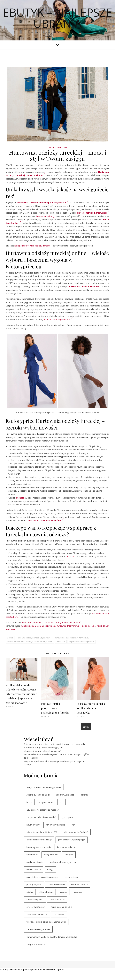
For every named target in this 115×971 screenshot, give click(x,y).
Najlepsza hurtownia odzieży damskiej (32, 245)
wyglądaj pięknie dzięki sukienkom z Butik (46, 921)
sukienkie (78, 892)
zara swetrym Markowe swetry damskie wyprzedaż (52, 936)
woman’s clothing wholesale (57, 319)
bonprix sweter (46, 802)
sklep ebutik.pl (46, 892)
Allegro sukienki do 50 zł (38, 794)
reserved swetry (79, 884)
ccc (61, 802)
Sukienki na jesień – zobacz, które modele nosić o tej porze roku (54, 744)
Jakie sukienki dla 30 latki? (76, 832)
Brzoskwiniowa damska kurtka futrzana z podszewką (91, 708)
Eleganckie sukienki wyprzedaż (41, 817)
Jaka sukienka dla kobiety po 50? (42, 832)
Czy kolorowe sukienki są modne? (43, 809)
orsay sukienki (71, 877)
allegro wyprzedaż (65, 794)
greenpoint (67, 817)
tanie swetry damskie (37, 914)
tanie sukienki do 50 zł (62, 906)
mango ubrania (51, 854)
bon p (29, 802)
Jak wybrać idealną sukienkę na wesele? (42, 750)
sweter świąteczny (36, 906)
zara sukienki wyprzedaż (38, 929)
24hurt (10, 638)
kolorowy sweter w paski (39, 847)
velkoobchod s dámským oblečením (45, 520)
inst (73, 824)
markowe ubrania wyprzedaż (63, 862)
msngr (50, 869)
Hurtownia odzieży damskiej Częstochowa (33, 638)
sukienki (63, 892)
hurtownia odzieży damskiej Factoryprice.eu (42, 202)
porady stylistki (34, 884)
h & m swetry (33, 824)
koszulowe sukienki (66, 847)
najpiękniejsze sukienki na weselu (42, 877)
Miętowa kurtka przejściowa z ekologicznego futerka (55, 708)
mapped (69, 854)
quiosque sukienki (56, 884)
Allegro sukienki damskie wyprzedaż (44, 787)
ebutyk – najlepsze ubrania (57, 18)
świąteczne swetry (36, 944)
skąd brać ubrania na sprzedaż (81, 641)
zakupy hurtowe (58, 147)
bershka (84, 794)
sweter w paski (57, 899)
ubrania (70, 556)
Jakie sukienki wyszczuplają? (71, 839)
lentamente (32, 854)
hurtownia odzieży (45, 216)
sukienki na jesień (35, 899)
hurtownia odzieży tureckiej (84, 286)
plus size (20, 497)
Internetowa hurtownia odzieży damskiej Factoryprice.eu (29, 641)
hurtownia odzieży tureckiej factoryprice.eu (72, 638)
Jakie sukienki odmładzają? (39, 839)
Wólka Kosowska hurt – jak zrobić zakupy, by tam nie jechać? (51, 622)
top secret (59, 914)
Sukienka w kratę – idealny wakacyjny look (44, 747)
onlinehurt (61, 641)
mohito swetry (34, 869)
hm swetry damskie (55, 824)
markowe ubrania (35, 862)
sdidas (30, 892)
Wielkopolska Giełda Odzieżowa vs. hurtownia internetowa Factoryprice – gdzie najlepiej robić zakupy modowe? (21, 694)
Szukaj (86, 726)
